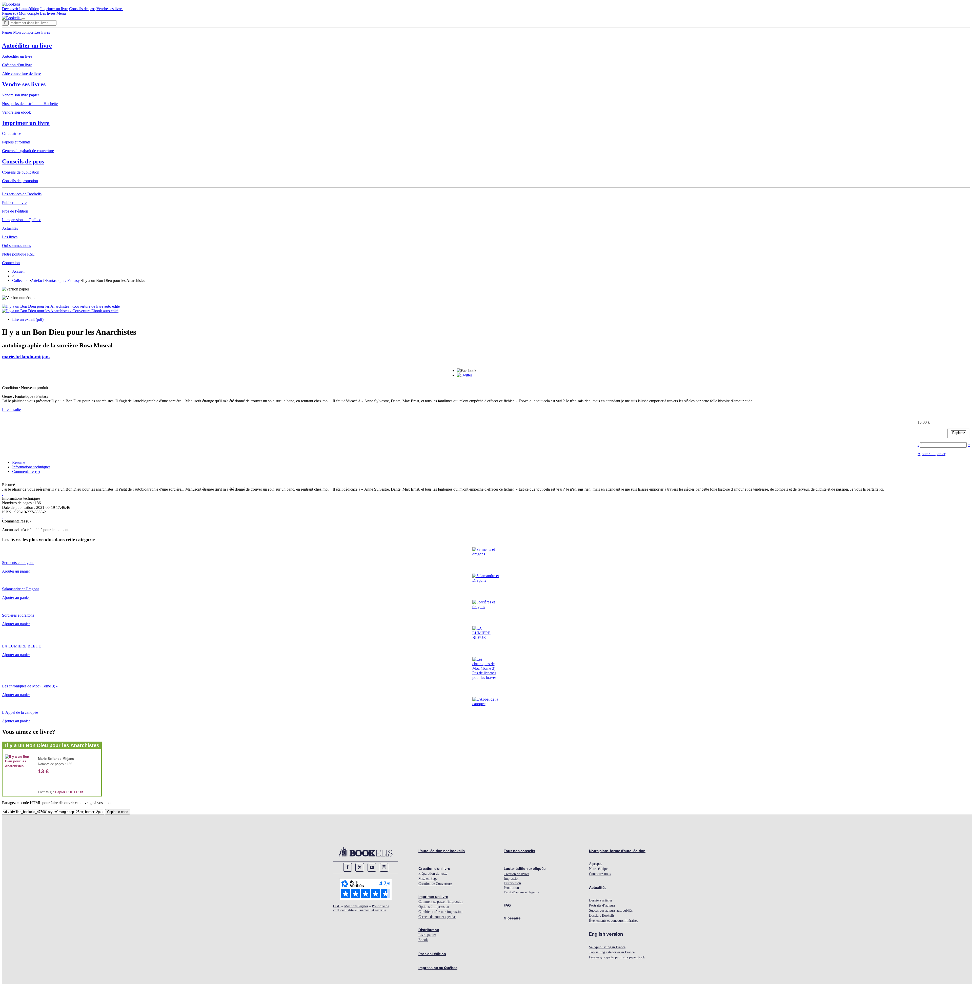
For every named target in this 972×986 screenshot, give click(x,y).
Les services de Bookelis (22, 194)
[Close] (23, 19)
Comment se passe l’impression (440, 902)
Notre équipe (598, 869)
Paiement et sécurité (371, 910)
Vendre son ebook (16, 112)
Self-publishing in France (607, 947)
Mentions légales (356, 906)
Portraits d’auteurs (602, 905)
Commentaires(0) (26, 471)
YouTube (372, 867)
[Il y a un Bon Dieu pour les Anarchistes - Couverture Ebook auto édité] (60, 311)
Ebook (423, 940)
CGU (336, 906)
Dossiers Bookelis (601, 915)
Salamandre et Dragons (20, 589)
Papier (60, 792)
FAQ (507, 905)
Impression (511, 878)
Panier (7, 32)
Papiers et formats (16, 142)
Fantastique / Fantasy (63, 280)
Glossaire (512, 918)
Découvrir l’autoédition (20, 9)
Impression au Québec (437, 968)
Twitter (359, 867)
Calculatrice (11, 133)
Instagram (384, 867)
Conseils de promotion (20, 181)
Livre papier (427, 935)
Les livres (47, 13)
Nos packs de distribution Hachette (30, 103)
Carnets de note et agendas (437, 917)
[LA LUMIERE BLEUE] (486, 637)
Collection (20, 280)
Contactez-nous (600, 874)
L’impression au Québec (21, 220)
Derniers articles (600, 900)
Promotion (511, 888)
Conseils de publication (20, 172)
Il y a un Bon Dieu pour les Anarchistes (52, 745)
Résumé (18, 462)
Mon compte (29, 13)
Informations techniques (31, 467)
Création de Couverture (435, 884)
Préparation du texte (432, 873)
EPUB (78, 792)
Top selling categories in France (612, 952)
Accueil (18, 271)
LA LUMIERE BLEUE (21, 646)
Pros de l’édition (15, 211)
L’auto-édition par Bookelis (441, 851)
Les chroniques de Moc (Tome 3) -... (31, 686)
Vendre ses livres (109, 9)
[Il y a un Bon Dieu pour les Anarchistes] (19, 766)
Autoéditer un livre (27, 45)
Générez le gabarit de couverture (28, 151)
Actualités (10, 228)
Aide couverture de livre (21, 73)
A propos (595, 864)
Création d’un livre (17, 65)
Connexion (11, 263)
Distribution (428, 930)
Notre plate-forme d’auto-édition (617, 851)
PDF (69, 792)
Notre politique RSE (18, 254)
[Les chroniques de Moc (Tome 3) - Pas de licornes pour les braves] (486, 677)
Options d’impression (433, 907)
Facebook (347, 867)
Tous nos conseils (519, 851)
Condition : (11, 388)
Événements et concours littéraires (613, 920)
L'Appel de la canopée (20, 712)
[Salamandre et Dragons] (486, 580)
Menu (61, 13)
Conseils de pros (82, 9)
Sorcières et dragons (18, 615)
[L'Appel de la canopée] (486, 704)
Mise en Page (427, 878)
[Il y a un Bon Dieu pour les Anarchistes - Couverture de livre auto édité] (61, 306)
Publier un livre (14, 202)
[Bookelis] (11, 4)
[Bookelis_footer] (365, 851)
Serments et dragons (18, 562)
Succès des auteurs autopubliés (611, 910)
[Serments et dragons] (486, 554)
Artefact (37, 280)
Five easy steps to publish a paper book (617, 957)
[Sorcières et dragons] (486, 606)
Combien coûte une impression (440, 912)
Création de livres (516, 874)
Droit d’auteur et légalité (521, 892)
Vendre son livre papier (20, 95)
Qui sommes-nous (16, 245)
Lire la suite (11, 409)
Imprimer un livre (54, 9)
